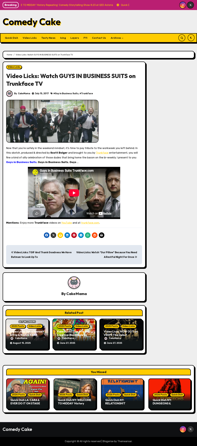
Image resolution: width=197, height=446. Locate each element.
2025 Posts (17, 326)
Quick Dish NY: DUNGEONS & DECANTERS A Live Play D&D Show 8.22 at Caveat (170, 405)
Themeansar (124, 441)
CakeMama (24, 93)
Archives (116, 37)
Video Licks (30, 37)
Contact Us (99, 37)
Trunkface (87, 93)
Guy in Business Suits (66, 93)
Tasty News (48, 37)
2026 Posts (18, 394)
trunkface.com (90, 222)
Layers (74, 37)
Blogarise (108, 441)
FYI (85, 37)
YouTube (66, 222)
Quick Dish (11, 37)
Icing (63, 37)
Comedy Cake (32, 21)
